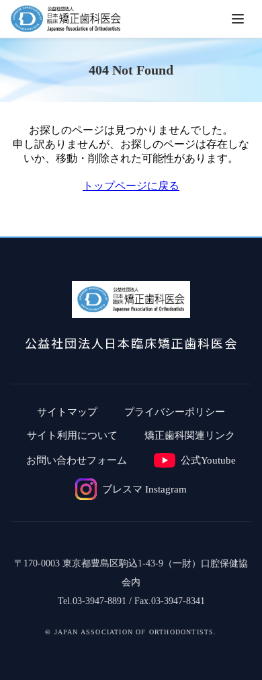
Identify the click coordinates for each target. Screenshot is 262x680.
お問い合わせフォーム (76, 460)
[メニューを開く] (237, 18)
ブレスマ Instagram (144, 489)
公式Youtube (208, 460)
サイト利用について (72, 435)
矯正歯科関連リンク (189, 435)
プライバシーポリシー (174, 412)
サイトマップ (67, 412)
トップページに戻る (131, 186)
